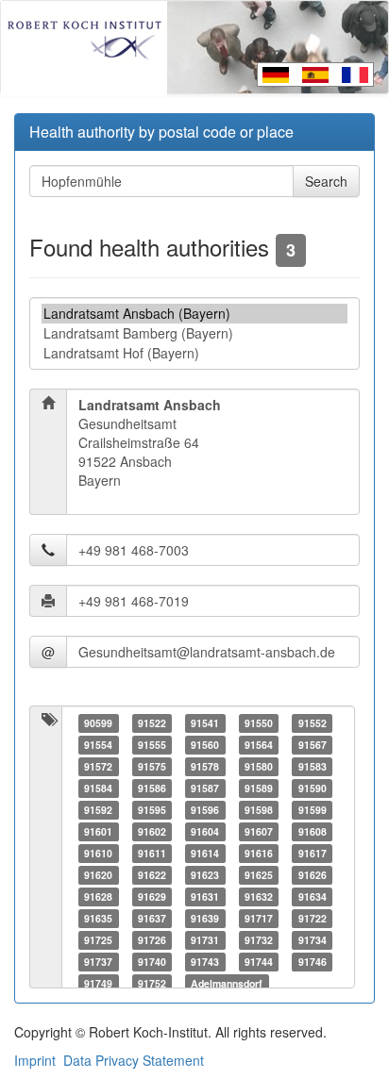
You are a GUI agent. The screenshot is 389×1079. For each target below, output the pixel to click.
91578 (205, 766)
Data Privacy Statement (133, 1060)
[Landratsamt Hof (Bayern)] (194, 353)
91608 (312, 831)
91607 (259, 831)
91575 (152, 766)
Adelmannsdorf (226, 983)
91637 (152, 918)
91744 (259, 961)
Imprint (35, 1060)
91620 (98, 875)
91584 (98, 788)
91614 (205, 853)
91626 (312, 875)
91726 (152, 940)
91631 (205, 896)
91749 (98, 983)
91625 (259, 875)
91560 (205, 745)
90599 (98, 723)
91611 (152, 853)
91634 (312, 896)
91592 (98, 810)
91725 (98, 940)
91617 (312, 853)
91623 (205, 875)
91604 (205, 831)
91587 (205, 788)
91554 (98, 745)
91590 (312, 788)
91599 (312, 810)
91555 (152, 745)
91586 (152, 788)
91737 (98, 961)
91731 (205, 940)
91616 (259, 853)
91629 (152, 896)
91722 (312, 918)
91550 (259, 723)
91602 (152, 831)
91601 (98, 831)
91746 (312, 961)
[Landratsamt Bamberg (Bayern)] (194, 333)
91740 (152, 961)
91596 (205, 810)
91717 (259, 918)
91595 (152, 810)
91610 (98, 853)
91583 (312, 766)
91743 (205, 961)
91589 (259, 788)
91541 (205, 723)
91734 (312, 940)
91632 (259, 896)
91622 (152, 875)
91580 (259, 766)
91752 (152, 983)
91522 (152, 723)
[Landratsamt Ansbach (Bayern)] (194, 314)
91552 (312, 723)
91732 (259, 940)
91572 (98, 766)
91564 (259, 745)
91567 (312, 745)
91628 (98, 896)
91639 (205, 918)
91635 (98, 918)
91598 (259, 810)
